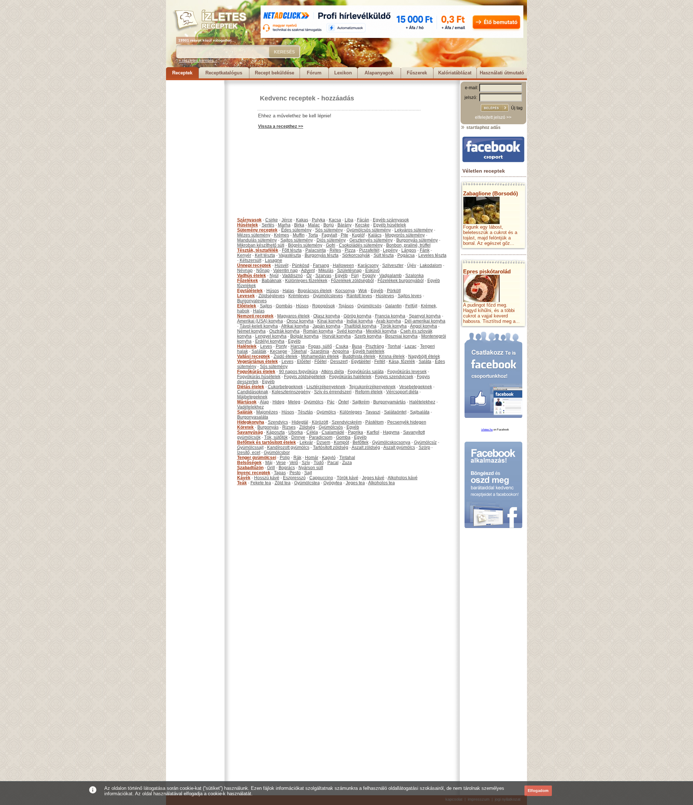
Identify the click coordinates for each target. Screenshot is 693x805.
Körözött (320, 422)
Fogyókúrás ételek (256, 371)
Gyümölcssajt (250, 447)
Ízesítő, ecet (248, 452)
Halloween (343, 265)
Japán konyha (326, 326)
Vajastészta (290, 255)
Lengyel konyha (271, 336)
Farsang (321, 265)
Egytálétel (361, 361)
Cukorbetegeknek (285, 386)
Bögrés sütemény (305, 245)
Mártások (247, 401)
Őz (309, 275)
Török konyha (393, 326)
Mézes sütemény (253, 235)
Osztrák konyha (284, 331)
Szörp (424, 447)
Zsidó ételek (285, 356)
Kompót (341, 442)
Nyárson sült (310, 467)
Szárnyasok (249, 219)
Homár (311, 457)
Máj (269, 462)
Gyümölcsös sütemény (368, 230)
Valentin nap (285, 270)
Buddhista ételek (359, 356)
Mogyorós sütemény (405, 235)
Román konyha (318, 331)
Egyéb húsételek (389, 225)
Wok (362, 290)
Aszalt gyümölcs (399, 447)
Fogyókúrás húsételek (258, 376)
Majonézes (267, 412)
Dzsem (323, 442)
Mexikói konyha (381, 331)
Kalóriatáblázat (454, 72)
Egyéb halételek (368, 351)
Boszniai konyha (401, 336)
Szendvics (278, 422)
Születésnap (349, 270)
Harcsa (298, 346)
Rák (297, 457)
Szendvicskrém (347, 422)
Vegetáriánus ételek (257, 361)
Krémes (281, 235)
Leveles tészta (432, 255)
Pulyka (318, 219)
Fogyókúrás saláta (366, 371)
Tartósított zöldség (330, 447)
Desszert (339, 361)
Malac (314, 225)
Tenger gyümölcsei (256, 457)
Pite (344, 235)
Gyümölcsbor (277, 452)
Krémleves (298, 295)
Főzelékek (247, 280)
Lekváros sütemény (414, 230)
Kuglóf (358, 235)
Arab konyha (388, 321)
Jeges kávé (373, 477)
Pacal (333, 462)
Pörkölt (394, 290)
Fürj (355, 275)
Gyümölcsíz (425, 442)
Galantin (393, 305)
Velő (293, 462)
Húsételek (247, 225)
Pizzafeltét (369, 250)
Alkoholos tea (381, 482)
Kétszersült (250, 260)
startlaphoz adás (483, 127)
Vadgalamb (390, 275)
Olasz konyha (326, 316)
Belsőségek (249, 462)
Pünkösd (300, 265)
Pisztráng (375, 346)
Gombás (284, 305)
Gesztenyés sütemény (371, 240)
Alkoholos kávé (403, 477)
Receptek (182, 72)
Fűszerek (417, 72)
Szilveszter (393, 265)
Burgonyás (268, 427)
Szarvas (323, 275)
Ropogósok (323, 305)
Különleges (351, 412)
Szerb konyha (368, 336)
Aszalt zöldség (366, 447)
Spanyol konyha (425, 316)
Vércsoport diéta (402, 391)
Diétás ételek (250, 386)
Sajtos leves (410, 295)
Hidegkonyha (250, 422)
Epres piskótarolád (487, 271)
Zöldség (307, 427)
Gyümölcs (313, 401)
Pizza (350, 250)
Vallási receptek (253, 356)
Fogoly (369, 275)
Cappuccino (321, 477)
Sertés (268, 225)
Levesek (246, 295)
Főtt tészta (292, 250)
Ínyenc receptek (253, 472)
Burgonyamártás (389, 401)
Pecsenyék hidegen (406, 422)
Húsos (272, 290)
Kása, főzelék (402, 361)
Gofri (330, 245)
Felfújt (411, 305)
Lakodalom (431, 265)
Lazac (411, 346)
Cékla (312, 432)
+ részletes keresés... (198, 60)
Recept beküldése (274, 72)
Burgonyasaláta (252, 417)
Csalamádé (333, 432)
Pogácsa (406, 255)
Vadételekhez (250, 407)
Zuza (347, 462)
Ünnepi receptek (254, 265)
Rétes (335, 250)
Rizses (289, 427)
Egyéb (341, 275)
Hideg (278, 401)
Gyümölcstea (307, 482)
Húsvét (281, 265)
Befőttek (361, 442)
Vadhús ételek (251, 275)
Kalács (375, 235)
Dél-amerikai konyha (425, 321)
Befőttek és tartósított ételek (266, 442)
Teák (242, 482)
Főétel (320, 361)
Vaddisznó (292, 275)
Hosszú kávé (266, 477)
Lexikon (343, 72)
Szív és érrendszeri (333, 391)
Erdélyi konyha (269, 341)
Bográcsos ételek (315, 290)
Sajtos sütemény (296, 240)
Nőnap (263, 270)
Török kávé (347, 477)
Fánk (425, 250)
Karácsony (368, 265)
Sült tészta (384, 255)
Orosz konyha (300, 321)
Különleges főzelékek (306, 280)
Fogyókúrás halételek (350, 376)
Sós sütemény (329, 230)
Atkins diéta (332, 371)
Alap (264, 401)
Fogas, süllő (320, 346)
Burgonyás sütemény (417, 240)
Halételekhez (422, 401)
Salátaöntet (395, 412)
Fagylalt (329, 235)
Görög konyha (357, 316)
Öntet (343, 401)
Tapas (280, 472)
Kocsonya (345, 290)
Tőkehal (299, 351)
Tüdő (319, 462)
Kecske (362, 225)
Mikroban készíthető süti (260, 245)
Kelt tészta (265, 255)
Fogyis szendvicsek (394, 376)
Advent (308, 270)
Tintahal (347, 457)
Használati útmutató (502, 72)
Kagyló (329, 457)
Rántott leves (359, 295)
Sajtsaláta (420, 412)
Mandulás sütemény (257, 240)
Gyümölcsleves (328, 295)
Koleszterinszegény (291, 391)
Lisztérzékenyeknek (325, 386)
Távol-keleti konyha (259, 326)
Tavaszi (373, 412)
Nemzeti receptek (255, 316)
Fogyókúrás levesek (407, 371)
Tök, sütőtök (276, 437)
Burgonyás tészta (322, 255)
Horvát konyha (336, 336)
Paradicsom (320, 437)
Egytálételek (250, 290)
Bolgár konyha (304, 336)
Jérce (287, 219)
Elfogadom (538, 790)
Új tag (517, 108)
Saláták (259, 351)
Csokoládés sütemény (361, 245)
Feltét (379, 361)
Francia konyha (390, 316)
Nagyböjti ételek (424, 356)
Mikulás (326, 270)
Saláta (425, 361)
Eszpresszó (294, 477)
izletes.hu (487, 429)
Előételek (246, 305)
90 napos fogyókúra (298, 371)
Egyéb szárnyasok (391, 219)
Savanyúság (250, 432)
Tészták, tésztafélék (257, 250)
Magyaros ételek (293, 316)
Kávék (243, 477)
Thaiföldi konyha (360, 326)
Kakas (302, 219)
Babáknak (272, 280)
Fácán (363, 219)
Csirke (271, 219)
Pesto (295, 472)
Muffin (299, 235)
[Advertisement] (195, 188)
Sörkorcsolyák (356, 255)
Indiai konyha (359, 321)
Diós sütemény (331, 240)
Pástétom (374, 422)
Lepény (390, 250)
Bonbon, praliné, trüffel (408, 245)
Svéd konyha (349, 331)
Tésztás (305, 412)
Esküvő (372, 270)
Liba (349, 219)
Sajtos (266, 305)
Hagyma (391, 432)
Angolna (340, 351)
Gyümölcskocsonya (391, 442)
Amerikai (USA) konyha (260, 321)
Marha (284, 225)
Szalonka (414, 275)
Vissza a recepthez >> (280, 126)
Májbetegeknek (252, 396)
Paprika (355, 432)
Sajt (308, 472)
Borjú (328, 225)
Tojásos (346, 305)
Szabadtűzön (250, 467)
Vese (281, 462)
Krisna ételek (392, 356)
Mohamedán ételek (320, 356)
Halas (288, 290)
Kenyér (244, 255)
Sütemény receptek (257, 230)
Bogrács (287, 467)
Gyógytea (332, 482)
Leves (266, 346)
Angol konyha (423, 326)
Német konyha (251, 331)
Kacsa (335, 219)
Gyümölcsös (369, 305)
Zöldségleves (271, 295)
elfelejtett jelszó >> (493, 117)
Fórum (314, 72)
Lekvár (306, 442)
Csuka (342, 346)
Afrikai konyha (295, 326)
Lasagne (273, 260)
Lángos (408, 250)
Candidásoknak (252, 391)
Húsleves (385, 295)
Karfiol (373, 432)
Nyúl (274, 275)
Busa (357, 346)
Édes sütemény (296, 230)
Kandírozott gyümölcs (288, 447)
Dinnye (298, 437)
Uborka (295, 432)
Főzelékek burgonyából (401, 280)
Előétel (304, 361)
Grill (271, 467)
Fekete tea (260, 482)
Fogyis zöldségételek (305, 376)
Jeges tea (355, 482)
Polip (285, 457)
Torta (313, 235)
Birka (299, 225)
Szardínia (319, 351)
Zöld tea (283, 482)
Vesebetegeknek (415, 386)
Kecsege (278, 351)
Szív (306, 462)
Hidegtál (300, 422)
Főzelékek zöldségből (352, 280)
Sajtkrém (361, 401)
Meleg (294, 401)
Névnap (245, 270)
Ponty (281, 346)
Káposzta (275, 432)
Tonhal (394, 346)
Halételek (247, 346)
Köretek (245, 427)
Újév (411, 265)
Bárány (344, 225)
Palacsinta (315, 250)
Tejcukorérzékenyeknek (372, 386)
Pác (331, 401)
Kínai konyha (330, 321)
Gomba (343, 437)
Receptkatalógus (223, 72)
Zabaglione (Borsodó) (490, 193)
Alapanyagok (379, 72)
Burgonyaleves (252, 300)
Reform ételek (369, 391)
